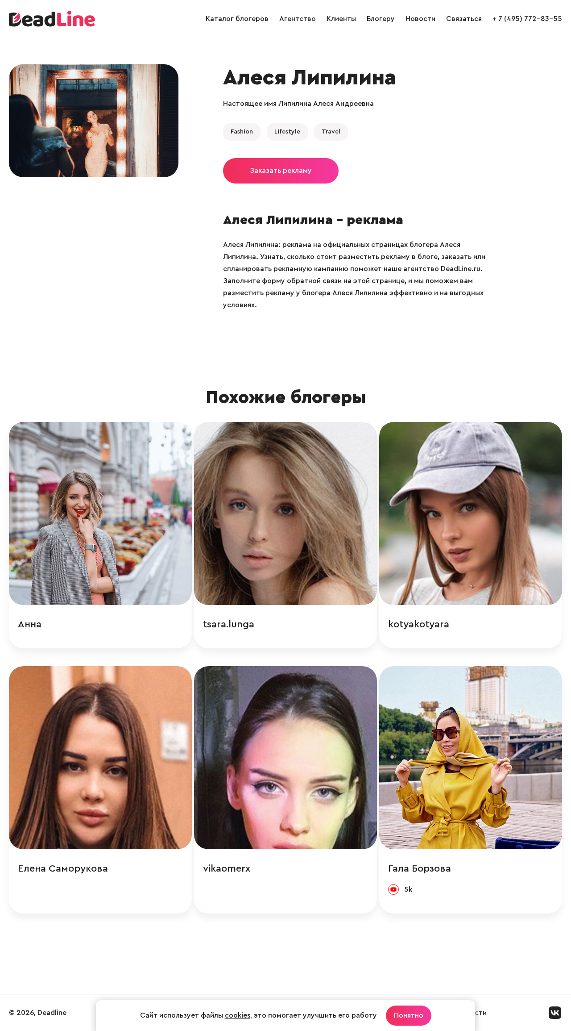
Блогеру (381, 18)
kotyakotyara (418, 624)
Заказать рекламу (281, 170)
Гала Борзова (419, 868)
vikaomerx (226, 868)
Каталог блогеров (237, 18)
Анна (29, 624)
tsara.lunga (228, 624)
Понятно (408, 1015)
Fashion (242, 132)
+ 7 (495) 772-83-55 (527, 18)
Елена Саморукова (63, 868)
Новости (420, 18)
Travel (331, 132)
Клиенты (341, 18)
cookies (237, 1015)
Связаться (464, 18)
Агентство (297, 18)
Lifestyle (287, 132)
